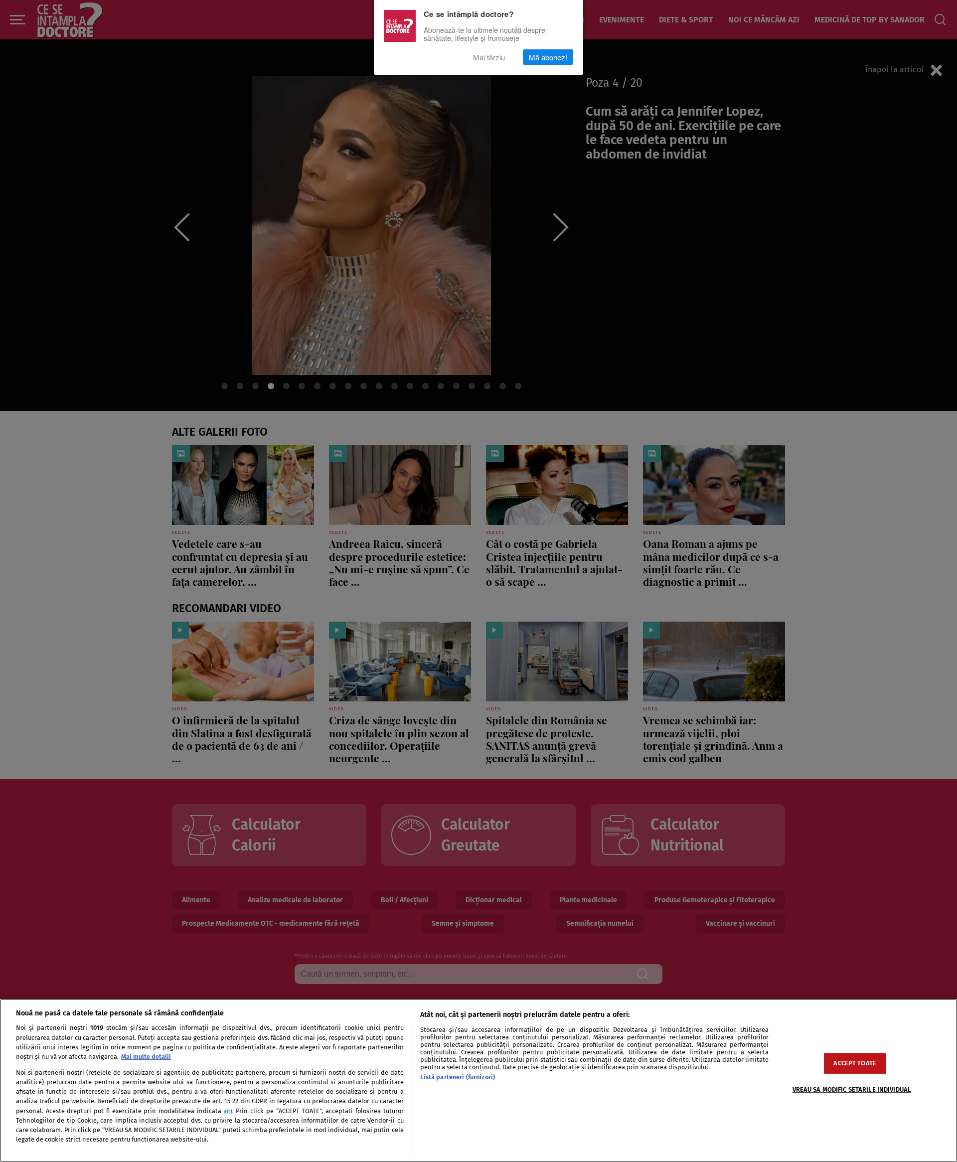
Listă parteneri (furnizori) (457, 1077)
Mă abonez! (548, 57)
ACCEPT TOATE (854, 1063)
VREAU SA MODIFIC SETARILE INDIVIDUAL (852, 1090)
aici (228, 1111)
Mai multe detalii (146, 1056)
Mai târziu (489, 57)
